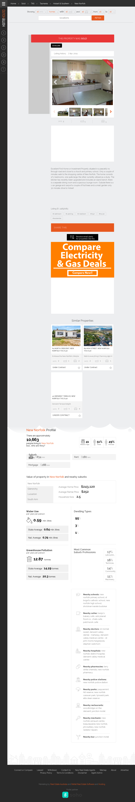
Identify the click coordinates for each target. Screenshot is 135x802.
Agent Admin (96, 773)
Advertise (125, 770)
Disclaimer (82, 773)
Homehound (3, 14)
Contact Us (66, 770)
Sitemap (103, 770)
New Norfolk (80, 4)
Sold (23, 4)
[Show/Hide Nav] (3, 4)
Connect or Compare (23, 770)
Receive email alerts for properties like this (85, 238)
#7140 (92, 214)
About (113, 770)
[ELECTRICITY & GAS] (3, 69)
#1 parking (69, 214)
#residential (57, 218)
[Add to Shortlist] (79, 368)
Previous (54, 114)
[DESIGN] (3, 55)
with (61, 11)
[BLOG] (3, 62)
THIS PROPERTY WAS (72, 38)
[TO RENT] (3, 40)
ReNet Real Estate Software (82, 784)
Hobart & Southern (61, 4)
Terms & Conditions (65, 773)
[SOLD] (3, 47)
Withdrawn (52, 770)
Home (13, 4)
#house (101, 214)
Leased (40, 770)
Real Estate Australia (58, 784)
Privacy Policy (46, 773)
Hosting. (101, 784)
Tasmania (44, 4)
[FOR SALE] (3, 32)
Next (111, 114)
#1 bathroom (57, 214)
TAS (32, 4)
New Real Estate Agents (85, 770)
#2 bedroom (81, 214)
